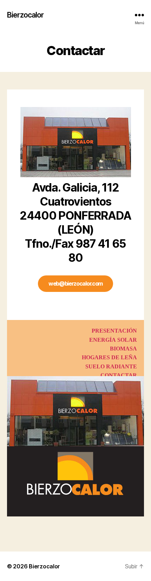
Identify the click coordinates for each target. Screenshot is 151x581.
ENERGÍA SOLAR (113, 339)
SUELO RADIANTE (111, 366)
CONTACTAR (118, 375)
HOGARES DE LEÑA (109, 357)
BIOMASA (123, 348)
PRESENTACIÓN (114, 330)
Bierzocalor (25, 15)
